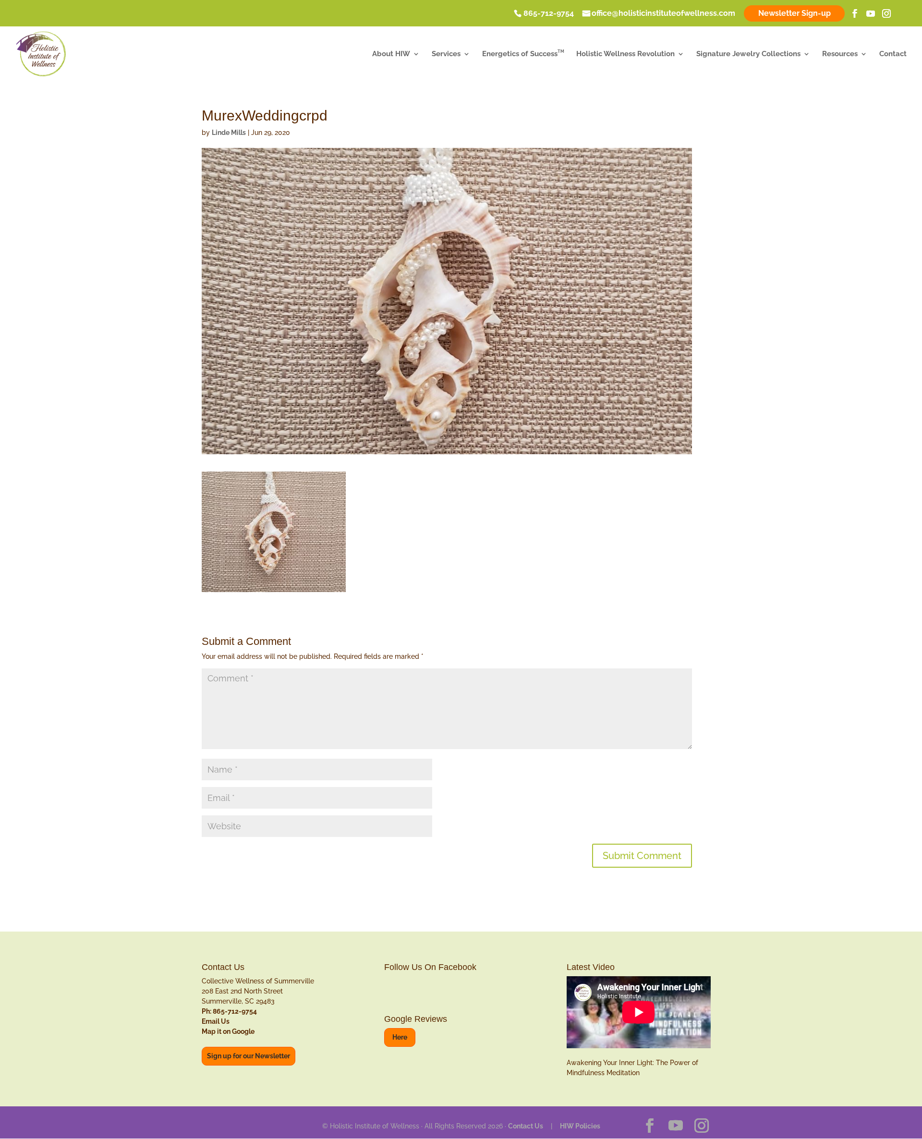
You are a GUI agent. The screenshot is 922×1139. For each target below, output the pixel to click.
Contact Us (525, 1126)
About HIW (391, 54)
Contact (893, 54)
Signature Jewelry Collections (748, 54)
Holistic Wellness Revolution (625, 54)
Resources (840, 54)
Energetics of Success (523, 54)
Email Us (216, 1021)
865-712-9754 (548, 14)
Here (399, 1037)
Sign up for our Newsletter (248, 1056)
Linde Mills (229, 132)
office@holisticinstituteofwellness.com (663, 14)
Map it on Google (228, 1031)
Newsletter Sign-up (794, 13)
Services (446, 54)
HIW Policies (580, 1126)
